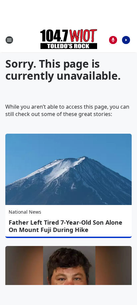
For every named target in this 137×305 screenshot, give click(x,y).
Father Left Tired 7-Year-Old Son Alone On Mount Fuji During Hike (65, 226)
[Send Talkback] (113, 40)
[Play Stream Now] (126, 40)
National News (25, 212)
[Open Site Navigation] (9, 40)
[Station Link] (68, 40)
